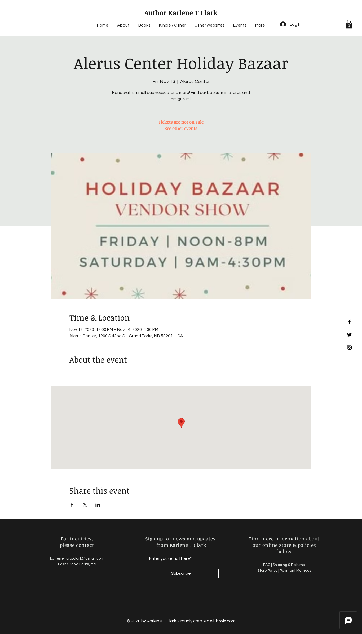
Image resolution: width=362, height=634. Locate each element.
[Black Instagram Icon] (349, 347)
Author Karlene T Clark (181, 12)
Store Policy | (269, 571)
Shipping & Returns (289, 565)
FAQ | (268, 565)
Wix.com (227, 621)
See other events (181, 128)
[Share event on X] (84, 505)
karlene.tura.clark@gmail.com (77, 558)
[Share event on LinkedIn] (97, 505)
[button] (348, 24)
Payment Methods (295, 571)
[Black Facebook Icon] (349, 322)
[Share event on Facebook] (71, 505)
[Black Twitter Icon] (349, 335)
